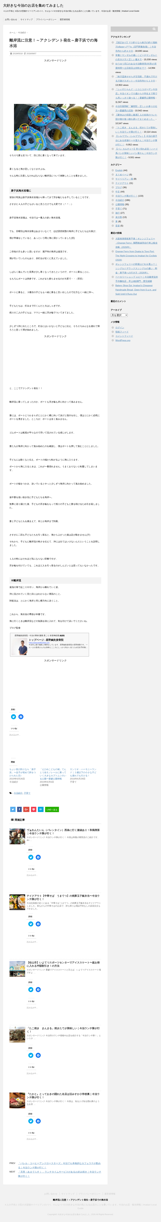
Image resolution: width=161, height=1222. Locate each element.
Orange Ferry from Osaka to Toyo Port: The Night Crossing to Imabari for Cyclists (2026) (136, 255)
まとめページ (122, 174)
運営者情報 (65, 19)
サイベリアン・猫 (124, 179)
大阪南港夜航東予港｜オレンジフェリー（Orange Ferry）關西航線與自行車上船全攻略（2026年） (136, 242)
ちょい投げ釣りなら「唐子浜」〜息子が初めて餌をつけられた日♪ (22, 772)
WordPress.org (122, 340)
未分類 (118, 217)
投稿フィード (122, 332)
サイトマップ (26, 19)
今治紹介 (18, 793)
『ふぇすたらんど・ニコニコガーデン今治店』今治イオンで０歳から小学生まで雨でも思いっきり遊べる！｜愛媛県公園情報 (136, 93)
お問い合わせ (11, 19)
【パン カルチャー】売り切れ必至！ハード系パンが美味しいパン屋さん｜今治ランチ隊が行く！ (136, 153)
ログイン (119, 327)
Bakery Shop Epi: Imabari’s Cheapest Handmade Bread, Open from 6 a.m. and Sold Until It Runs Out (135, 289)
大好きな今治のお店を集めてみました (33, 5)
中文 (117, 191)
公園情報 (119, 204)
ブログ (118, 187)
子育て (27, 793)
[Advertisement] (55, 82)
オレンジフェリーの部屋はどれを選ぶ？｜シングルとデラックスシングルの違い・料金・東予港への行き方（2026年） (136, 268)
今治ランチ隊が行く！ (126, 196)
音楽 (117, 225)
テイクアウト (122, 183)
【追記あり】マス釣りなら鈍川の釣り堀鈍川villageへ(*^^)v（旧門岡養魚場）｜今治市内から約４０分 (136, 46)
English (119, 170)
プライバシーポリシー (46, 19)
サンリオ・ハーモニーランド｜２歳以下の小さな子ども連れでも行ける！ (83, 772)
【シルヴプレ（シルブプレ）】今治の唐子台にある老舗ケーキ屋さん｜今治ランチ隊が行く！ (136, 140)
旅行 (117, 213)
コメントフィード (124, 336)
